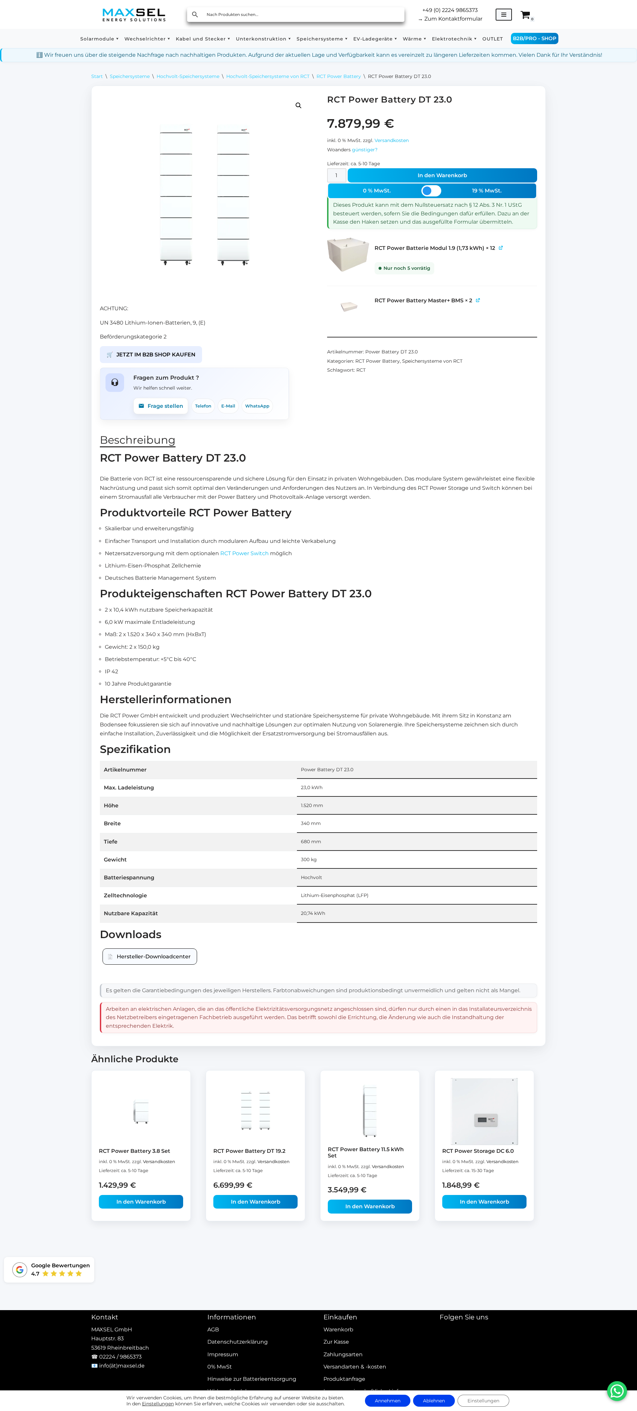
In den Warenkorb (442, 175)
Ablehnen (434, 1401)
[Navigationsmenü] (504, 15)
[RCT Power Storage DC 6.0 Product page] (485, 1111)
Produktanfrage (344, 1379)
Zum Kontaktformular (450, 19)
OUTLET (492, 39)
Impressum (222, 1354)
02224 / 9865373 (120, 1357)
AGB (213, 1330)
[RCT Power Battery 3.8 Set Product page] (141, 1111)
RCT (361, 370)
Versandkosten (392, 140)
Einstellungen (158, 1404)
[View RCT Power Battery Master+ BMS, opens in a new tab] (478, 299)
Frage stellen (165, 406)
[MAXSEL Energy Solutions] (134, 14)
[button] (117, 38)
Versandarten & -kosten (354, 1367)
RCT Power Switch (244, 553)
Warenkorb (338, 1330)
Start (97, 76)
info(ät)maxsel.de (122, 1366)
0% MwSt (219, 1367)
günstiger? (365, 150)
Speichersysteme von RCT (432, 361)
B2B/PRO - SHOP (534, 38)
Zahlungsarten (343, 1354)
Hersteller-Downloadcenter (154, 956)
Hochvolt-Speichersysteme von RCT (268, 76)
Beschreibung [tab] (138, 439)
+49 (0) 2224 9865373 (450, 10)
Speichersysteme (130, 76)
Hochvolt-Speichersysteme (188, 76)
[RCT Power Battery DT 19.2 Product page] (256, 1111)
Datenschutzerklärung (237, 1342)
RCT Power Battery (339, 76)
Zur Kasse (336, 1342)
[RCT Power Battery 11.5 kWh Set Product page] (370, 1111)
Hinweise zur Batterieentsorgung (251, 1379)
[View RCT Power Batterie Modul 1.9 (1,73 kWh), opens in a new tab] (501, 247)
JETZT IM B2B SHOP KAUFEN (150, 354)
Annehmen (387, 1401)
